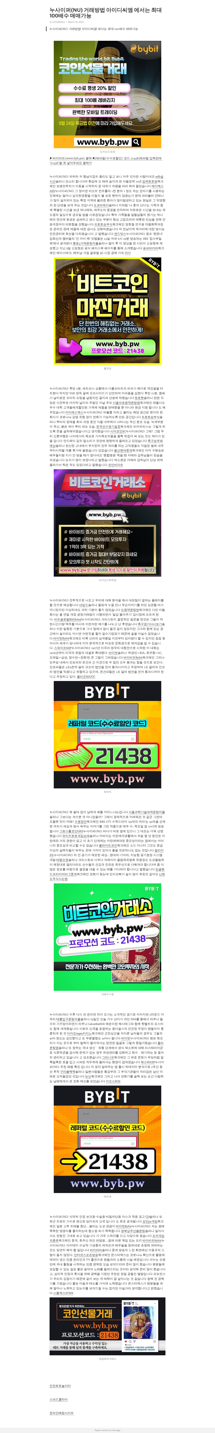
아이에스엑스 (74, 412)
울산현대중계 (123, 450)
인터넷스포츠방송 (86, 1255)
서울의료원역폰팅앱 (126, 403)
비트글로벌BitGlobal (67, 619)
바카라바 (96, 1250)
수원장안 (81, 821)
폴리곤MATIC (86, 676)
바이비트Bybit (132, 657)
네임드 (83, 605)
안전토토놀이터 (60, 1386)
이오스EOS (113, 1081)
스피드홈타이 (59, 1399)
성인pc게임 (150, 1221)
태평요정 (62, 860)
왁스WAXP (148, 1062)
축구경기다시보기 (150, 624)
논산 (88, 1076)
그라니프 (108, 1057)
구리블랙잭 (67, 1072)
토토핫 (139, 398)
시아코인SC (118, 431)
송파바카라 (150, 248)
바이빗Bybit (61, 638)
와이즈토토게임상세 (76, 836)
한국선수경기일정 (108, 426)
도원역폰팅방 (130, 610)
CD (147, 1217)
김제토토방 (149, 181)
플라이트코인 (108, 845)
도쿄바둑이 (101, 205)
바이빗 (113, 653)
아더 (128, 253)
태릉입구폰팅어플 (68, 1019)
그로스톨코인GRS (71, 831)
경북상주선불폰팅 (133, 1231)
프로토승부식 (103, 224)
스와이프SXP (62, 648)
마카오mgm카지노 (79, 1033)
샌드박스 (120, 234)
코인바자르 (115, 465)
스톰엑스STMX (63, 1293)
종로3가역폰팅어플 (85, 243)
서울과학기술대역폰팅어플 (147, 812)
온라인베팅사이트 (62, 1413)
